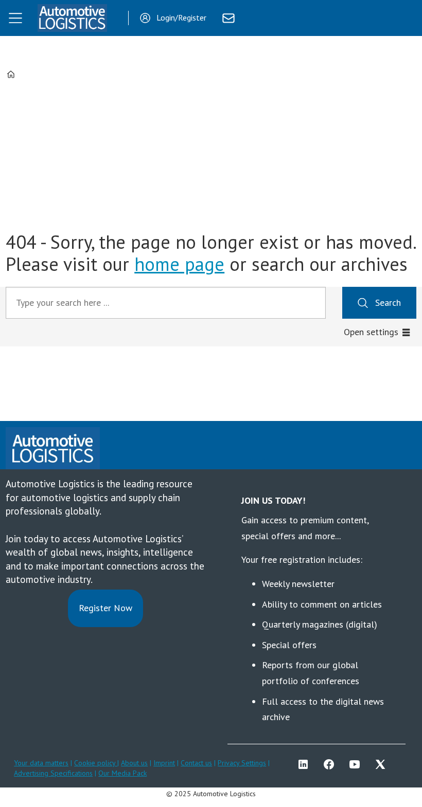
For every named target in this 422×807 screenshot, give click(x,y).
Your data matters (41, 762)
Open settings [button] (371, 332)
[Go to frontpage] (72, 18)
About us (134, 762)
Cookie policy (95, 762)
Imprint (164, 762)
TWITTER (383, 764)
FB (331, 764)
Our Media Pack (122, 773)
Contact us (196, 762)
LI (305, 764)
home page (179, 264)
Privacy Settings (242, 762)
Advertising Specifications (53, 773)
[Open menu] (15, 18)
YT (357, 764)
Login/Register (181, 17)
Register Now (105, 608)
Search (388, 302)
